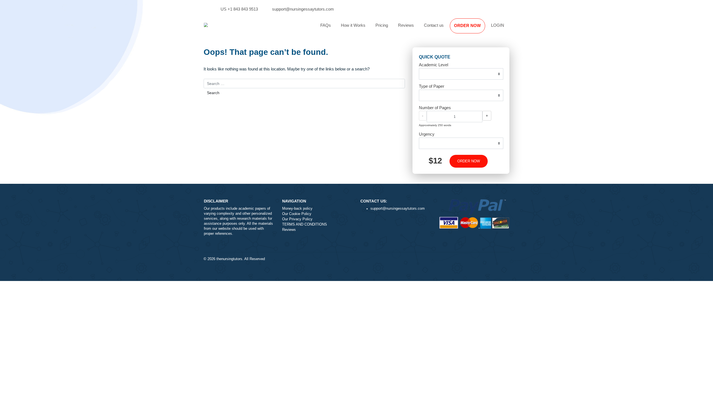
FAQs (325, 25)
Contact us (434, 25)
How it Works (353, 25)
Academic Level (433, 64)
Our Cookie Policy (296, 214)
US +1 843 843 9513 (239, 9)
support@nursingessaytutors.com (303, 9)
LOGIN (497, 25)
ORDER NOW (467, 25)
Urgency (426, 134)
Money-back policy (297, 209)
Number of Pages (435, 107)
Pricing (381, 25)
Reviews (406, 25)
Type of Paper (431, 86)
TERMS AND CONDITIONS (304, 224)
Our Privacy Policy (297, 219)
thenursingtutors (229, 259)
